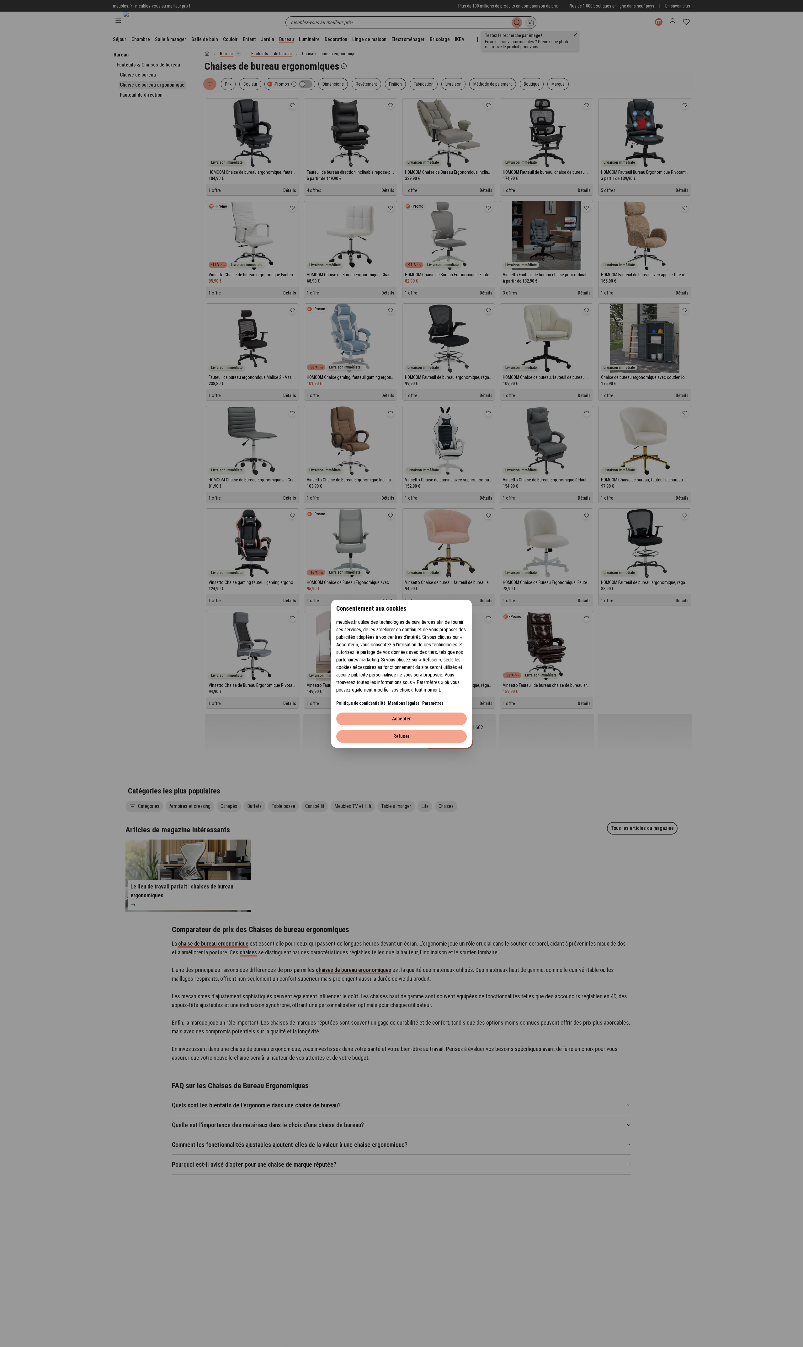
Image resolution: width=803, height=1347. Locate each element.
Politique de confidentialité (361, 703)
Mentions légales (404, 703)
